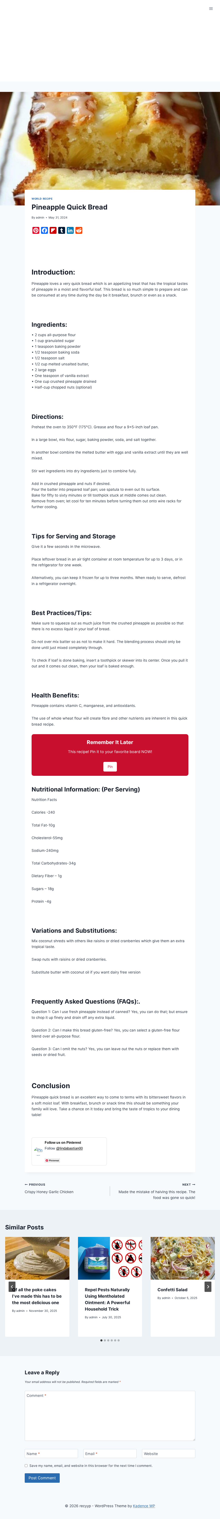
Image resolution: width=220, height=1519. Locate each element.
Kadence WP (144, 1506)
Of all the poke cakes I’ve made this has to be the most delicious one (37, 1296)
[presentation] (37, 1258)
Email (91, 1454)
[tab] (101, 1340)
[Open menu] (211, 8)
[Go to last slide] (12, 1287)
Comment (36, 1395)
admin (40, 217)
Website (151, 1454)
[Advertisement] (110, 49)
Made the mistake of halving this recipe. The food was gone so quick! (157, 1191)
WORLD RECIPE (42, 198)
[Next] (208, 1287)
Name (33, 1454)
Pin (110, 766)
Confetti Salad (172, 1289)
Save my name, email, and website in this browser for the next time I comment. (91, 1466)
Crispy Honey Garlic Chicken (49, 1188)
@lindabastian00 (69, 1148)
